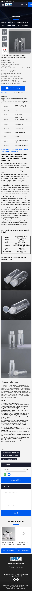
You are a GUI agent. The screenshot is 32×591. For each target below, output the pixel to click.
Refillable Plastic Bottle (20, 22)
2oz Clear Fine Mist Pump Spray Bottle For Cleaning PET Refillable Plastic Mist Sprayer (8, 543)
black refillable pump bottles (10, 455)
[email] (9, 474)
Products (9, 22)
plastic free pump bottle (9, 459)
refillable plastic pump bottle (11, 452)
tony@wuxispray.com (9, 1)
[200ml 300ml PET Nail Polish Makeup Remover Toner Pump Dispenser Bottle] (20, 41)
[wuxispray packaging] (30, 1)
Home (3, 22)
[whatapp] (5, 474)
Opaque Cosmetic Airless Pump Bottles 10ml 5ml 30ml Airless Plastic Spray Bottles (23, 543)
